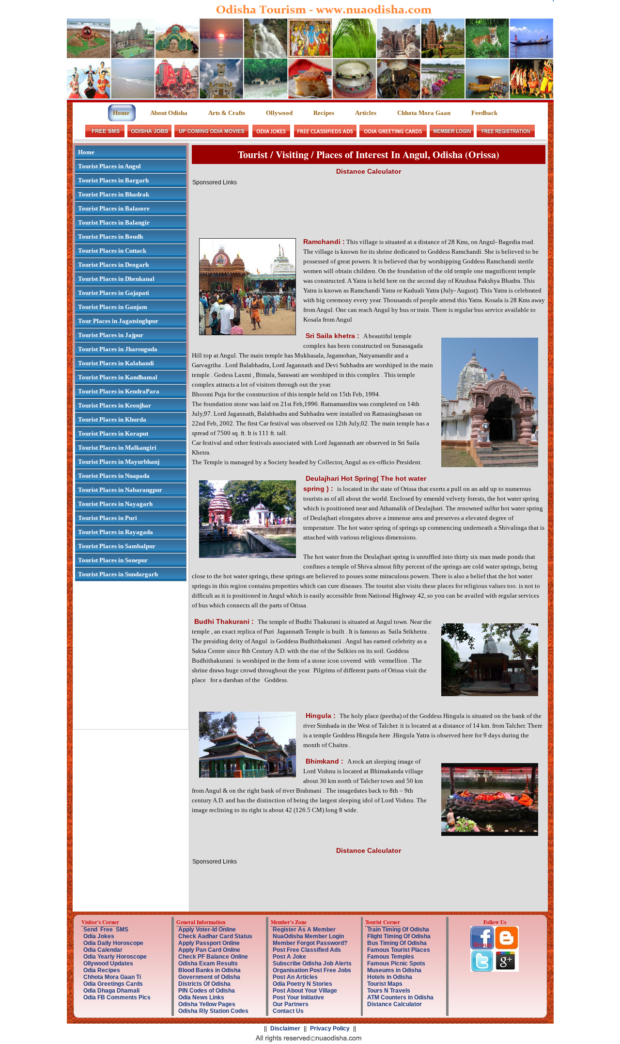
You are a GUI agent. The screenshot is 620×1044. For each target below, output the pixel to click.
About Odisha (168, 112)
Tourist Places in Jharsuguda (117, 349)
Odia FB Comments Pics (117, 997)
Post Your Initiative (298, 997)
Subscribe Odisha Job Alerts (312, 963)
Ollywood (279, 112)
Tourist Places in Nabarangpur (120, 489)
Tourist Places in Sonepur (113, 560)
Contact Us (288, 1011)
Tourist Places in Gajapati (113, 292)
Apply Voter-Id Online (207, 929)
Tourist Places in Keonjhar (114, 405)
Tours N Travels (388, 990)
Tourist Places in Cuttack (112, 250)
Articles (365, 112)
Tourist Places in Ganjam (112, 306)
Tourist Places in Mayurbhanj (118, 461)
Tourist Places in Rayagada (115, 532)
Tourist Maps (385, 983)
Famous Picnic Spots (396, 963)
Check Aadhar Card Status (215, 936)
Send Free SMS (105, 929)
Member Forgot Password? (310, 943)
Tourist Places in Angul (109, 166)
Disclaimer (285, 1028)
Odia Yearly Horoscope (115, 956)
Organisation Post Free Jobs (312, 970)
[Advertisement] (368, 207)
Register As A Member (304, 929)
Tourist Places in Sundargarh (118, 574)
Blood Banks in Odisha (209, 970)
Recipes (323, 112)
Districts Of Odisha (204, 983)
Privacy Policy (330, 1028)
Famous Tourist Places (398, 949)
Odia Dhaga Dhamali (111, 990)
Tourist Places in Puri (107, 518)
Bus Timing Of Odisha (397, 943)
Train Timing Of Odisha (398, 929)
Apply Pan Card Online (209, 949)
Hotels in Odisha (389, 977)
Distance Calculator (394, 1004)
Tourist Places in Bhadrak (113, 194)
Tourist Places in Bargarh (113, 180)
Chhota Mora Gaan (423, 112)
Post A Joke (289, 956)
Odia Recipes (101, 970)
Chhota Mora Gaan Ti (112, 977)
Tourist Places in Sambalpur (116, 546)
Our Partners (291, 1004)
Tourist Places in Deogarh (113, 264)
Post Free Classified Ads (307, 949)
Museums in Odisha (394, 970)
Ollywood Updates (108, 963)
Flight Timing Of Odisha (399, 936)
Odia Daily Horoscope (113, 943)
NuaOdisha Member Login (308, 936)
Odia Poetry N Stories (302, 983)
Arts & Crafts (226, 112)
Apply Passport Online (209, 943)
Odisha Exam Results (208, 963)
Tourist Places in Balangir (114, 222)
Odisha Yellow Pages (206, 1004)
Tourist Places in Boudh (110, 236)
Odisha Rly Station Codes (213, 1011)
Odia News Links (201, 997)
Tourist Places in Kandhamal (117, 377)
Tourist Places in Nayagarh (115, 503)
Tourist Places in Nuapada (114, 475)
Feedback (484, 112)
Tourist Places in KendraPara (118, 391)
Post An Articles (295, 977)
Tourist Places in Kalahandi (116, 363)
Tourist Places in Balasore (114, 208)
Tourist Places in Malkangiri (117, 447)
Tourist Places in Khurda (112, 419)
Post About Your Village (305, 990)
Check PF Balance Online (213, 956)
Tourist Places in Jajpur (110, 335)
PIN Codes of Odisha (206, 990)
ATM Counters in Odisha (400, 997)
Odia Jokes (98, 936)
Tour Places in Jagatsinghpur (118, 321)
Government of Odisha (209, 977)
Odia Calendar (103, 949)
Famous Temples (390, 956)
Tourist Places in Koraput (113, 433)
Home (122, 112)
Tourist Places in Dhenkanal (116, 278)
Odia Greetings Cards (113, 983)
